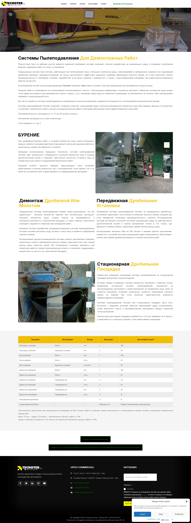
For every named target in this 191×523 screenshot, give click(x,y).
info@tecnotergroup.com (83, 492)
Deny (161, 514)
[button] (186, 501)
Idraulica (64, 4)
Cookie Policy (151, 519)
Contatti (103, 4)
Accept (142, 514)
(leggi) (144, 495)
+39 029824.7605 (81, 487)
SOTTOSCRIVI (131, 503)
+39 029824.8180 (81, 483)
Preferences (179, 514)
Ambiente (73, 4)
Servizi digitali (92, 4)
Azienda (82, 4)
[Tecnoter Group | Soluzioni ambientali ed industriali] (14, 4)
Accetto (130, 489)
